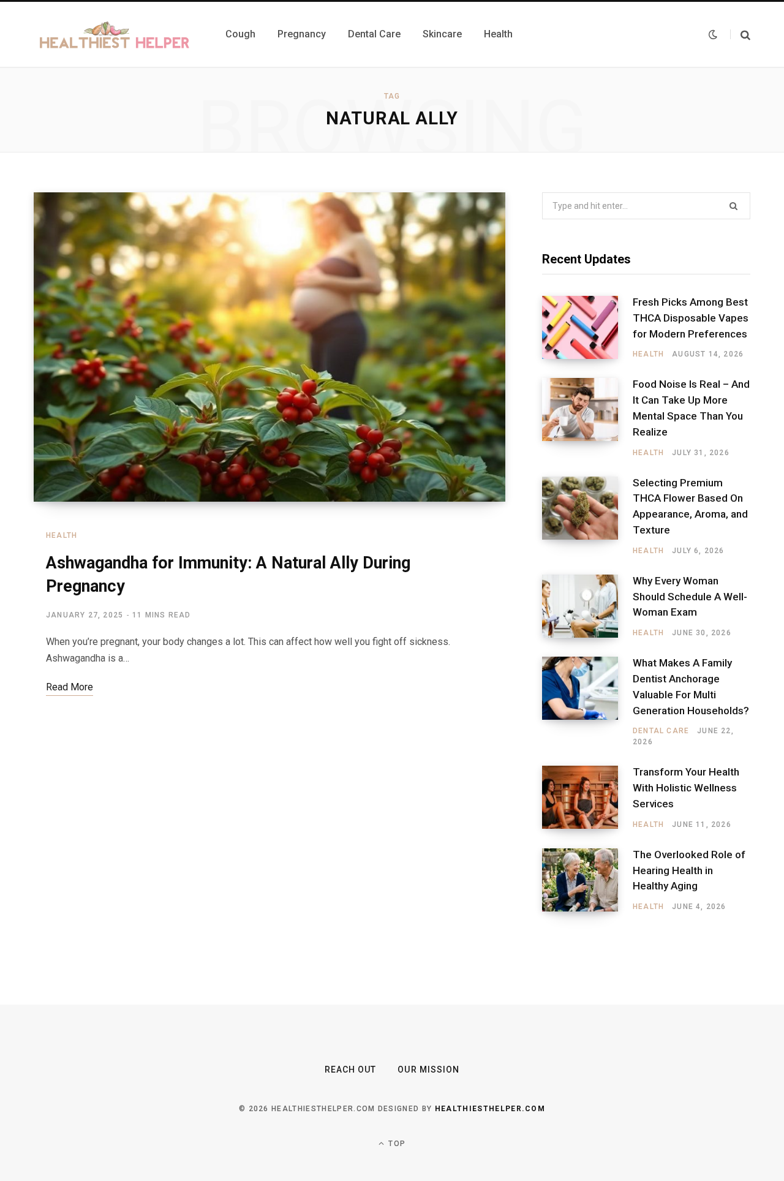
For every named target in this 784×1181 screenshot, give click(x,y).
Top (395, 1143)
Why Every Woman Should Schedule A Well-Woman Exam (690, 597)
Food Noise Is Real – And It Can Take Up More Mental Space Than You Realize (691, 407)
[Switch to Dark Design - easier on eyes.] (713, 34)
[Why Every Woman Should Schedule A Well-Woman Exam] (587, 606)
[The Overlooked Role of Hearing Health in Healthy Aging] (587, 880)
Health (61, 535)
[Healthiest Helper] (115, 34)
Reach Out (350, 1069)
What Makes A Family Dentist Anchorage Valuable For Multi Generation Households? (691, 686)
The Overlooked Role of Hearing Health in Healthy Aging (689, 870)
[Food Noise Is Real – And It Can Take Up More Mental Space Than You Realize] (587, 418)
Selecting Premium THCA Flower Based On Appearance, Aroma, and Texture (690, 506)
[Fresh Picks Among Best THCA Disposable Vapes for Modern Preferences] (587, 328)
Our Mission (428, 1069)
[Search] (740, 34)
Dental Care (661, 730)
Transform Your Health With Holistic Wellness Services (686, 788)
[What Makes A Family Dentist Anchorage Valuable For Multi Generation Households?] (587, 702)
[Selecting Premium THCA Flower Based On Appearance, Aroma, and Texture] (587, 516)
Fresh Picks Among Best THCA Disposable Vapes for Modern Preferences (690, 318)
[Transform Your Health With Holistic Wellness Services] (587, 797)
